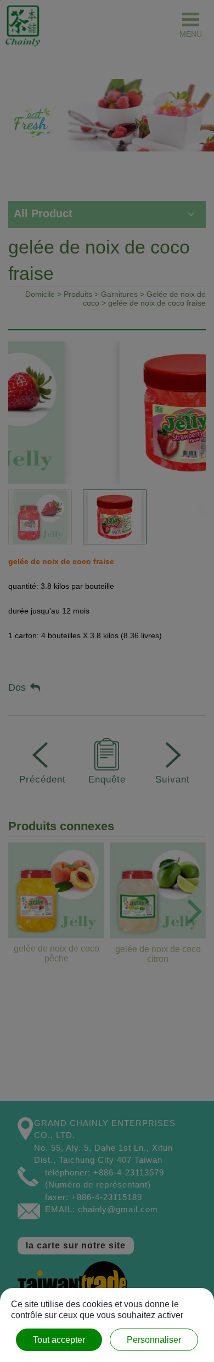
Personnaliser (154, 1339)
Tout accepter (59, 1339)
